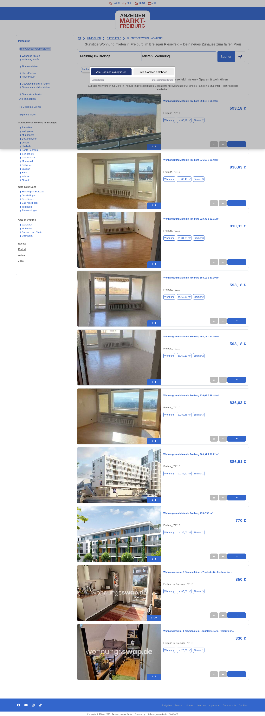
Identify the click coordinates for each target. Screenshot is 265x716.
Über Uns (201, 705)
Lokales (189, 705)
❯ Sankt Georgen (28, 150)
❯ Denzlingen (26, 199)
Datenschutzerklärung (162, 80)
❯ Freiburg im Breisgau (31, 191)
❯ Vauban (24, 169)
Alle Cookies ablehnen (153, 71)
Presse (178, 705)
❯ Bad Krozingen (28, 203)
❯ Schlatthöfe (26, 154)
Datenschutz (229, 705)
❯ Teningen (25, 206)
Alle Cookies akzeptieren (111, 71)
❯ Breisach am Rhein (30, 232)
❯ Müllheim (25, 228)
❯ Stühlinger (26, 165)
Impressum (214, 705)
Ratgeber (167, 705)
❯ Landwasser (27, 157)
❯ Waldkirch (25, 224)
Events (22, 243)
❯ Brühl (23, 172)
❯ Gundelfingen (27, 195)
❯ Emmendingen (28, 210)
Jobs (21, 261)
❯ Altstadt (24, 180)
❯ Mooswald (26, 161)
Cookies (243, 705)
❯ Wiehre (24, 176)
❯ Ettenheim (26, 236)
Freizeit (22, 249)
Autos (21, 255)
